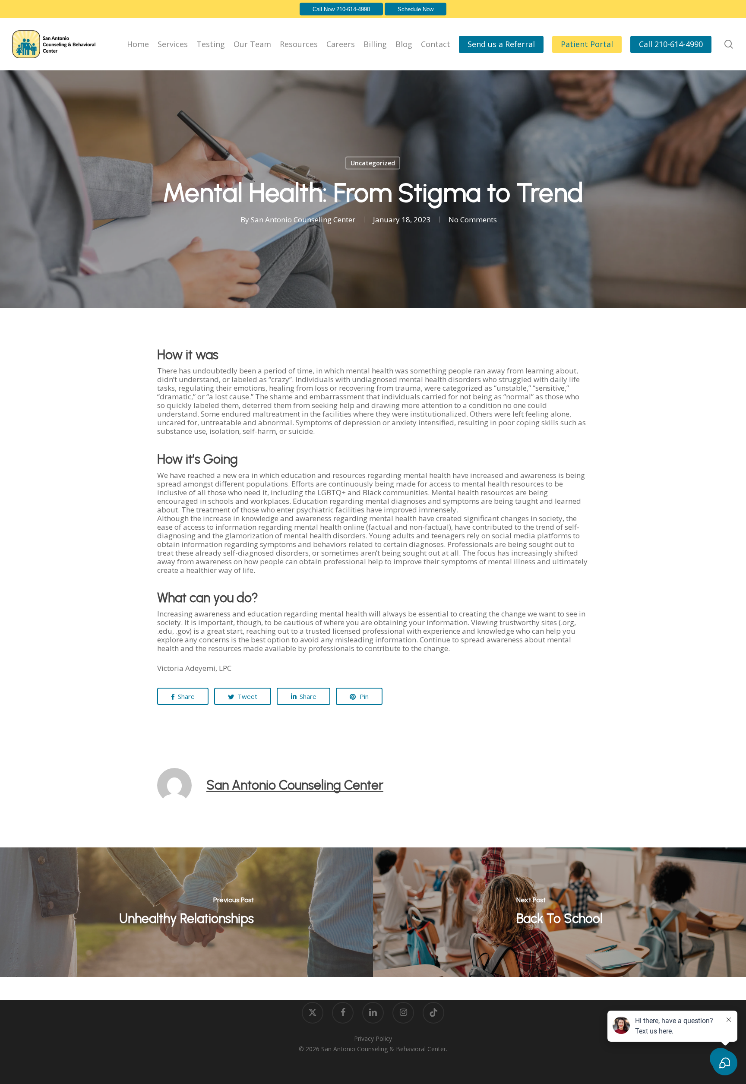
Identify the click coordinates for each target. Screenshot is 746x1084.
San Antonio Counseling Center (303, 219)
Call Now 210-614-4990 (341, 9)
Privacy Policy (373, 1038)
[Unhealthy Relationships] (186, 912)
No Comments (473, 219)
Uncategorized (373, 163)
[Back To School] (559, 912)
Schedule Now (415, 9)
